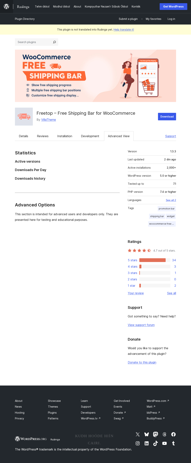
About (18, 400)
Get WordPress (173, 6)
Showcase (54, 400)
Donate (120, 412)
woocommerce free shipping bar (162, 223)
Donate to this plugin (142, 362)
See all (171, 293)
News (18, 406)
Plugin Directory (25, 18)
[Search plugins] (54, 42)
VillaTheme (48, 119)
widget (171, 216)
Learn (84, 400)
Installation (64, 136)
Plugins (52, 412)
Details (23, 136)
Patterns (53, 418)
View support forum (141, 325)
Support (170, 136)
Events (118, 406)
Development (90, 136)
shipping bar (157, 216)
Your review (136, 293)
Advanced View (119, 136)
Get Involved (122, 400)
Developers (88, 412)
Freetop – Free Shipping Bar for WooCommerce (86, 113)
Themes (53, 406)
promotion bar (167, 208)
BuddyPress (156, 418)
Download (167, 116)
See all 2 (171, 200)
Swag (119, 418)
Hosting (19, 412)
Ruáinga (55, 439)
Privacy (19, 418)
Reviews (42, 136)
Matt (151, 406)
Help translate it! (124, 29)
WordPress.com (158, 400)
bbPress (153, 412)
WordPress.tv (91, 418)
